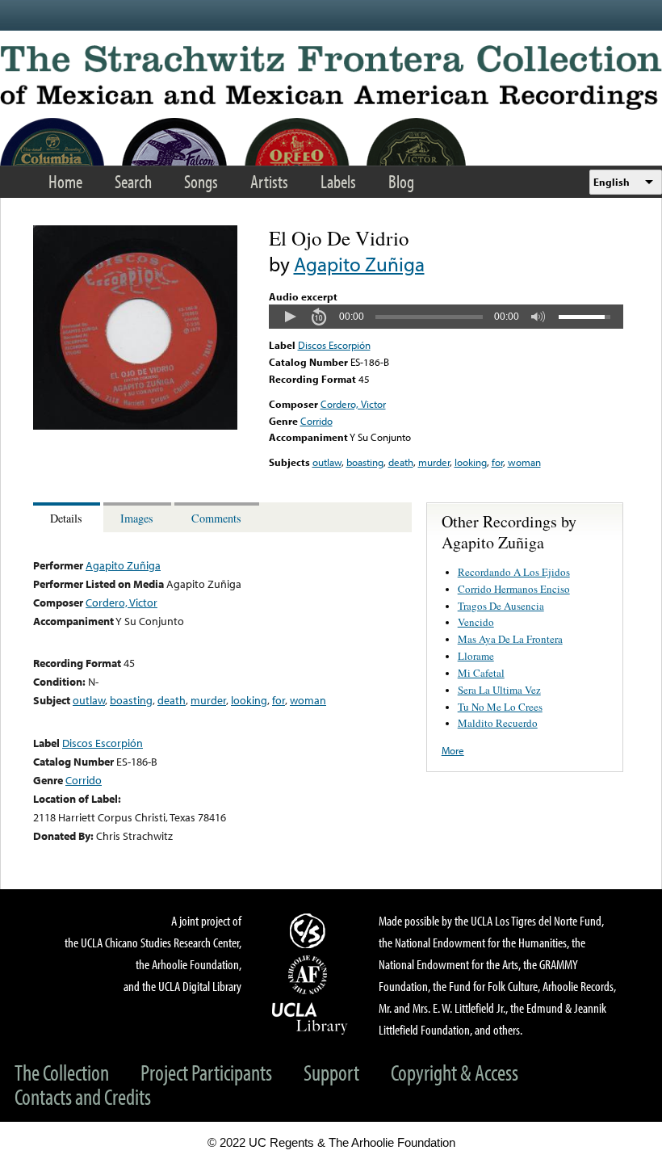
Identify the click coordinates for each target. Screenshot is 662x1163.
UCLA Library (310, 1017)
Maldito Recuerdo (498, 723)
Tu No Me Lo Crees (500, 706)
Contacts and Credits (83, 1096)
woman (524, 462)
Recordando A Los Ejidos (514, 572)
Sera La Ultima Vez (499, 689)
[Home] (331, 77)
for (497, 462)
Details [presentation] (66, 518)
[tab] (68, 517)
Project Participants (206, 1072)
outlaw (326, 462)
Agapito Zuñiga (359, 263)
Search (133, 181)
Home (65, 181)
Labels (338, 181)
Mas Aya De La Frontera (510, 639)
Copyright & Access (454, 1072)
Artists (269, 181)
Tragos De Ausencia (501, 605)
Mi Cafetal (481, 672)
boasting (364, 462)
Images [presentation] (136, 518)
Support (331, 1072)
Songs (201, 181)
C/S (310, 930)
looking (471, 462)
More (453, 750)
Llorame (476, 656)
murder (434, 462)
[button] (289, 316)
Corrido (316, 420)
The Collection (62, 1072)
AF (310, 974)
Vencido (476, 622)
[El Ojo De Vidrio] (135, 425)
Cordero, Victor (353, 403)
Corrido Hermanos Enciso (514, 589)
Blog (401, 181)
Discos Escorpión (334, 344)
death (400, 462)
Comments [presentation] (216, 518)
